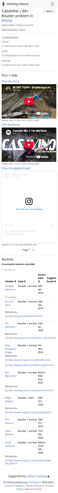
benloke (6, 60)
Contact (8, 485)
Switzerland (8, 25)
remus (5, 41)
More (49, 11)
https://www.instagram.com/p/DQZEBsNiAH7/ (30, 412)
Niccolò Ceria (10, 81)
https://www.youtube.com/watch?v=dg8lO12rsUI (31, 365)
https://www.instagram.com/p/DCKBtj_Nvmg (29, 360)
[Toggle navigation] (52, 4)
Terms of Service (35, 485)
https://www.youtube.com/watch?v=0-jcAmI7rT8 (30, 390)
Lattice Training (36, 476)
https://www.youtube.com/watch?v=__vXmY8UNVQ (32, 338)
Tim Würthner (11, 125)
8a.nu (22, 29)
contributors (34, 482)
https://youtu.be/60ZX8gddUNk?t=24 (25, 316)
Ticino (19, 25)
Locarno (28, 25)
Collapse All (9, 270)
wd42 (4, 51)
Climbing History (17, 4)
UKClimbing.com (9, 29)
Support (19, 485)
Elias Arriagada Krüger (16, 168)
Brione (7, 20)
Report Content (33, 489)
